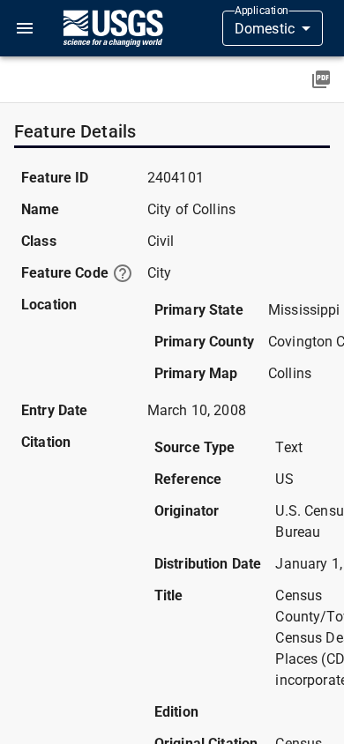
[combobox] (272, 28)
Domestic (265, 28)
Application (261, 10)
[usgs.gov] (113, 28)
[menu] (25, 28)
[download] (321, 79)
